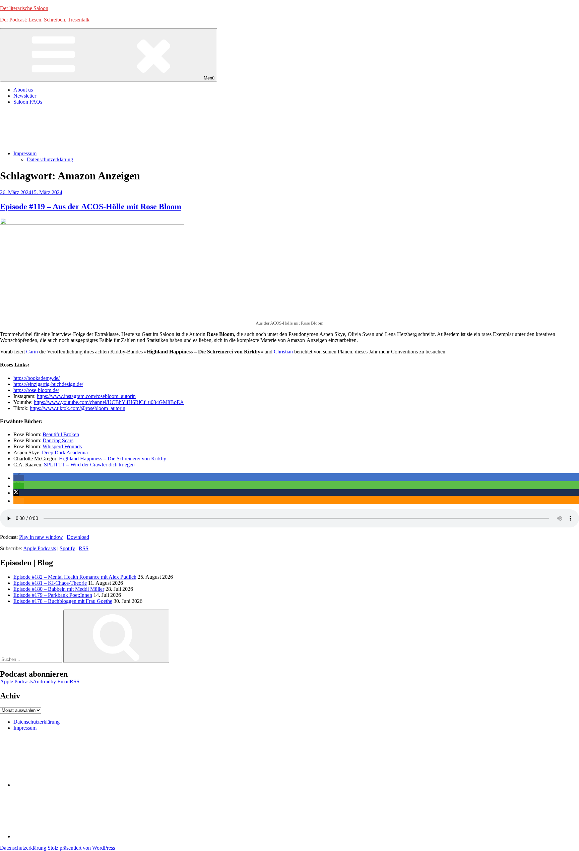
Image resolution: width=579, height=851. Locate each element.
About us (23, 90)
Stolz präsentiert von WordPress (81, 848)
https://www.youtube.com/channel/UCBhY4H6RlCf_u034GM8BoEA (109, 402)
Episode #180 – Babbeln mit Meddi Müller (58, 589)
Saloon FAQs (27, 102)
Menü (209, 77)
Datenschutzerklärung (50, 159)
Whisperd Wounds (62, 446)
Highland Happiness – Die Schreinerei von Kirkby (112, 458)
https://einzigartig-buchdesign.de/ (48, 384)
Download (78, 537)
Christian (283, 351)
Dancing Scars (58, 440)
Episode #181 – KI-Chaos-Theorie (50, 583)
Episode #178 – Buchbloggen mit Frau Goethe (62, 601)
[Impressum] (63, 836)
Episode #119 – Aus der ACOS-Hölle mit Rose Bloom (90, 206)
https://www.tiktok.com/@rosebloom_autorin (77, 408)
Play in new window (41, 537)
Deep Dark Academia (65, 452)
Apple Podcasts (39, 548)
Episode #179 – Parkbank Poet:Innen (52, 595)
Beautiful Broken (61, 434)
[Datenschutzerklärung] (63, 785)
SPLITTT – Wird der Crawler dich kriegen (89, 464)
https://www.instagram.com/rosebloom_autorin (86, 396)
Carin (31, 351)
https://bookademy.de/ (36, 378)
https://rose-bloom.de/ (36, 390)
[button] (18, 478)
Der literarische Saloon (24, 8)
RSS (83, 548)
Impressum (25, 153)
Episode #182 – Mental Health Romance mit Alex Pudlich (74, 577)
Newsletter (24, 96)
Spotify (67, 548)
